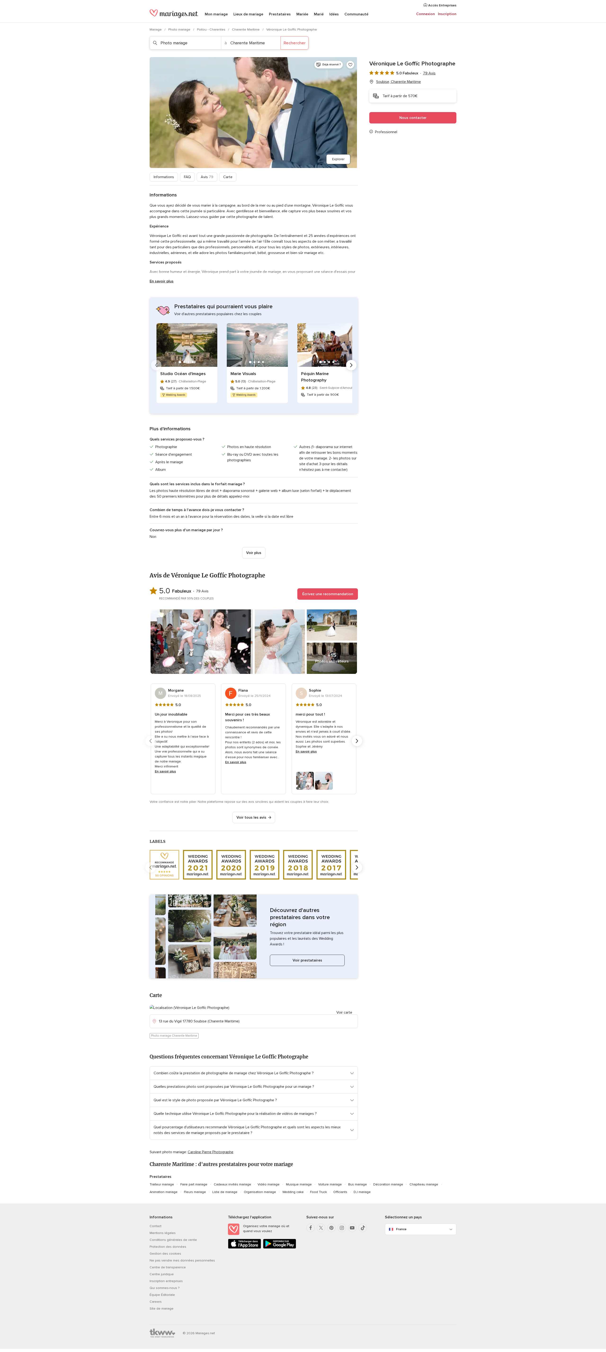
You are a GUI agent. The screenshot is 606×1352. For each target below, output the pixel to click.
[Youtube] (352, 1228)
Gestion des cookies (165, 1254)
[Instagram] (342, 1228)
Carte (227, 177)
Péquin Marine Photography (315, 377)
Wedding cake (293, 1192)
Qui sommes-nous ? (164, 1288)
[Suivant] (351, 365)
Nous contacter (413, 117)
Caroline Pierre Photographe (210, 1152)
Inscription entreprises (166, 1281)
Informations (164, 177)
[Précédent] (156, 365)
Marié (319, 14)
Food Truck (318, 1192)
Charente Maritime (246, 29)
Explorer (338, 159)
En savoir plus (162, 281)
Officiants (340, 1192)
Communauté (356, 14)
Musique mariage (299, 1184)
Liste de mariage (224, 1192)
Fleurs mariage (195, 1192)
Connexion (425, 14)
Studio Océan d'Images (183, 373)
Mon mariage (216, 14)
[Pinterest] (331, 1228)
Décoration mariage (388, 1184)
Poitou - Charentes (211, 29)
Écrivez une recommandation (327, 594)
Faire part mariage (193, 1184)
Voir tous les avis (251, 817)
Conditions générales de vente (173, 1240)
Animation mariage (164, 1192)
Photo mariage (179, 29)
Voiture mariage (330, 1184)
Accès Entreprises (441, 5)
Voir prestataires (307, 960)
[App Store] (244, 1248)
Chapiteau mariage (424, 1184)
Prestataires (280, 14)
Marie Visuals (243, 373)
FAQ (187, 177)
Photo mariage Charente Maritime (174, 1036)
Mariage (156, 29)
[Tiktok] (362, 1228)
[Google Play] (279, 1248)
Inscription (447, 14)
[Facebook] (310, 1228)
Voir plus (253, 552)
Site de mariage (162, 1309)
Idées (334, 14)
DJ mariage (362, 1192)
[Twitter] (321, 1228)
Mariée (302, 14)
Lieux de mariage (248, 14)
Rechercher (295, 42)
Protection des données (168, 1247)
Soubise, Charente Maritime (398, 81)
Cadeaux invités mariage (232, 1184)
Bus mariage (357, 1184)
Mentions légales (163, 1233)
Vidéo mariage (269, 1184)
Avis (207, 177)
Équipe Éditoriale (162, 1295)
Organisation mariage (260, 1192)
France (401, 1229)
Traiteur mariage (162, 1184)
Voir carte (344, 1012)
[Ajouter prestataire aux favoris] (350, 64)
